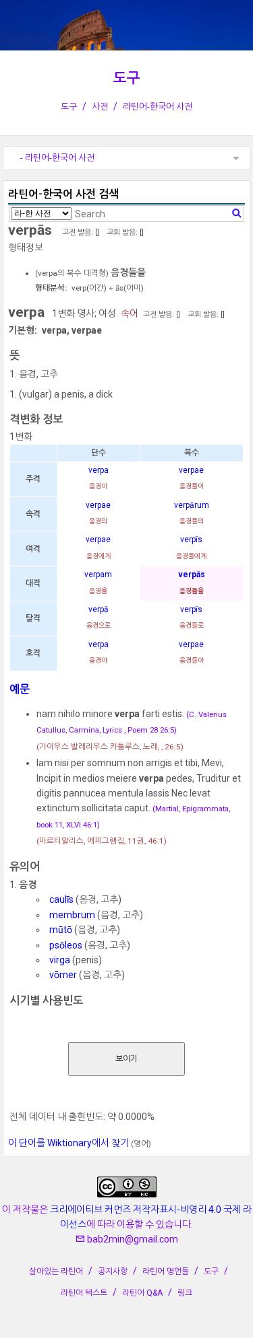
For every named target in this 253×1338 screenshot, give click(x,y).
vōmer (63, 974)
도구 (126, 78)
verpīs (191, 539)
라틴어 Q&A (142, 1293)
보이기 (126, 1059)
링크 (184, 1293)
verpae (191, 470)
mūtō (60, 929)
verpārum (191, 505)
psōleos (65, 945)
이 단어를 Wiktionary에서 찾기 (68, 1143)
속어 (129, 313)
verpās (191, 574)
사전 (100, 107)
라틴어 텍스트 (84, 1293)
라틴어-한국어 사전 (157, 107)
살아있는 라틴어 (56, 1271)
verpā (98, 609)
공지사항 (113, 1271)
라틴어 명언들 (165, 1271)
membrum (72, 914)
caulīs (61, 899)
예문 (19, 689)
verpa (98, 470)
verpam (98, 574)
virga (59, 960)
